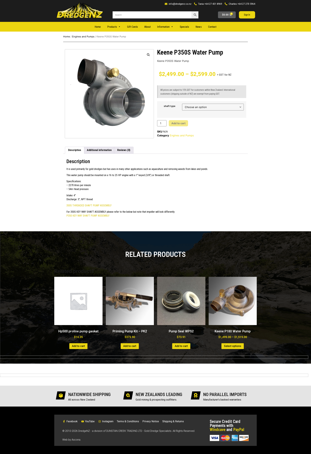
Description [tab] (74, 150)
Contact (212, 26)
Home (98, 26)
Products (112, 26)
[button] (148, 55)
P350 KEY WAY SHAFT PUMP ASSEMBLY (87, 215)
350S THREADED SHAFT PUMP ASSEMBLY (89, 205)
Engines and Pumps (83, 36)
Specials (184, 26)
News (199, 26)
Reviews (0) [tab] (123, 150)
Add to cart (178, 123)
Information (163, 26)
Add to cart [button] (78, 346)
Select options (232, 346)
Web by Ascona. (71, 439)
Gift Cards (132, 26)
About (147, 26)
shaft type (169, 106)
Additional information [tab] (99, 150)
